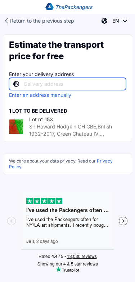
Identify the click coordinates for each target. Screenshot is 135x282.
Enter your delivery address (41, 74)
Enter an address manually (40, 95)
